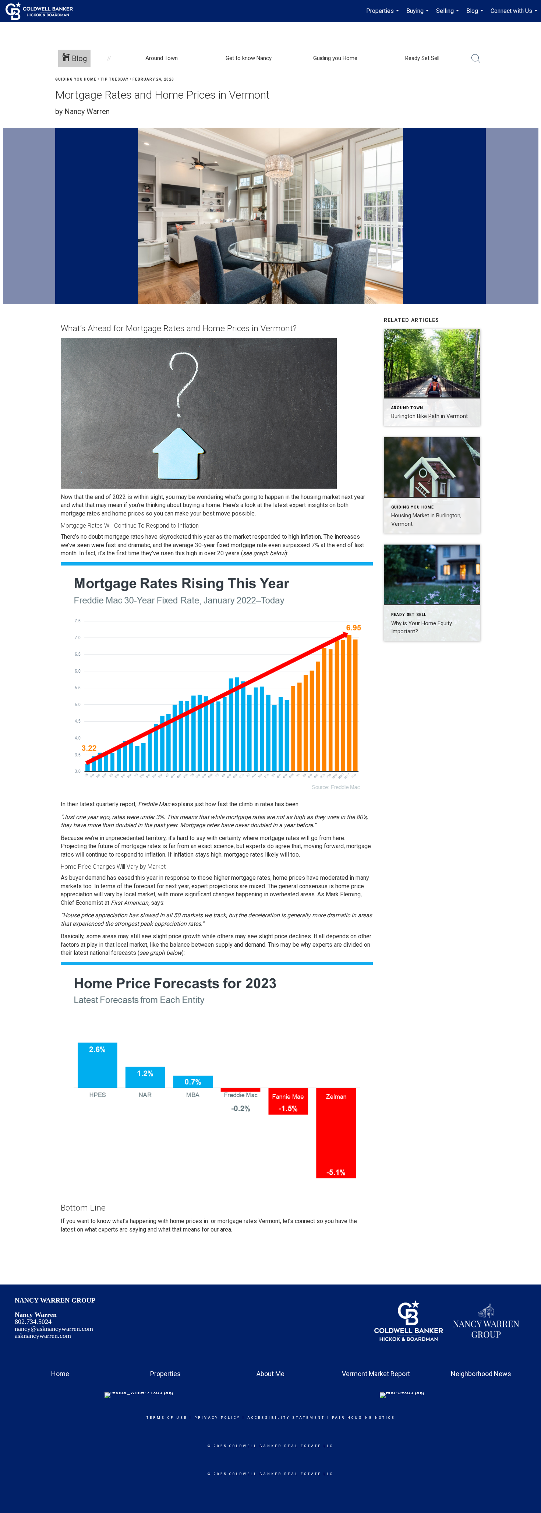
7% (315, 545)
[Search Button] (476, 58)
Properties (383, 14)
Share (529, 93)
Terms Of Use (166, 1418)
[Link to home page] (43, 11)
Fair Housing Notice (363, 1418)
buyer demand (87, 877)
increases (347, 536)
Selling (448, 14)
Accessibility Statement (286, 1418)
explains (182, 804)
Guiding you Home (75, 79)
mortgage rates (124, 536)
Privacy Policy (217, 1418)
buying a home (201, 505)
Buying (418, 14)
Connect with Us (515, 14)
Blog (475, 14)
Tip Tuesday (114, 79)
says (157, 902)
